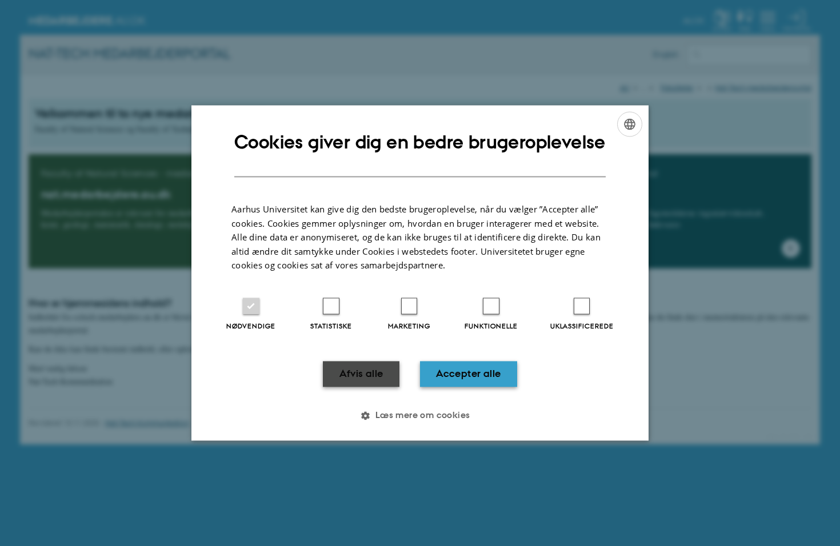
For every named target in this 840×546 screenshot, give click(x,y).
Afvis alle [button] (361, 373)
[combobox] (629, 124)
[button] (420, 416)
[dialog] (420, 272)
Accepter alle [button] (468, 373)
